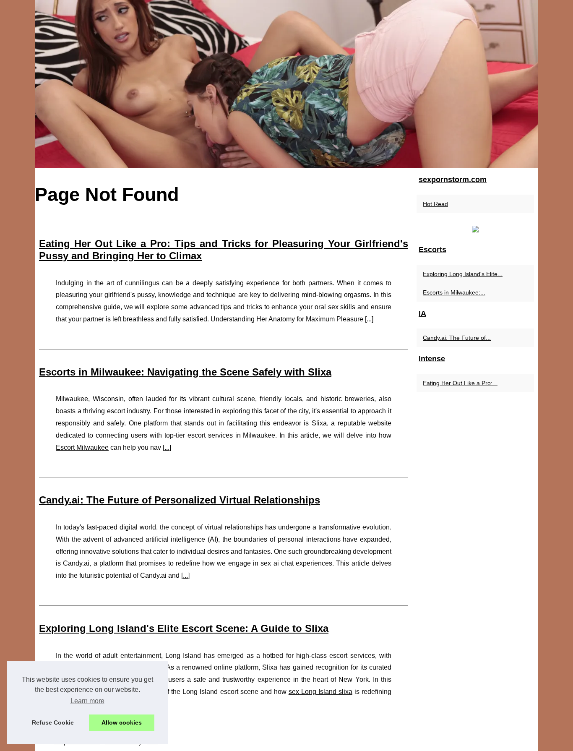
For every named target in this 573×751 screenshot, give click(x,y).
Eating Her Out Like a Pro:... (460, 383)
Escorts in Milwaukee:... (454, 292)
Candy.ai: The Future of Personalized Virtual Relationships (179, 500)
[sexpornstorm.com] (286, 84)
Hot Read (435, 204)
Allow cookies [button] (122, 722)
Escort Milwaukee (82, 447)
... (369, 319)
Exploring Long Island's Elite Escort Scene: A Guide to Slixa (183, 628)
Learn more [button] (87, 700)
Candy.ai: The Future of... (457, 337)
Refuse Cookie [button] (53, 722)
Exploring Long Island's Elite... (463, 274)
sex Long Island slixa (320, 691)
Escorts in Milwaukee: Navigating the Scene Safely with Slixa (185, 372)
